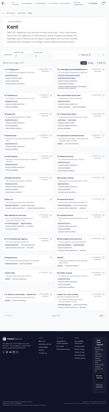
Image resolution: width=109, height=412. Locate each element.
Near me (102, 63)
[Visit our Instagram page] (17, 352)
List (84, 63)
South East (22, 13)
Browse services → (99, 378)
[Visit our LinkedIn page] (14, 352)
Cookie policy (80, 346)
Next (101, 316)
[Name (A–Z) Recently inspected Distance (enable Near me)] (91, 55)
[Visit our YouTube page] (10, 352)
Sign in (103, 3)
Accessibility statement (79, 342)
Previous (9, 316)
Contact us (43, 353)
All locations (10, 13)
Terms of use (80, 352)
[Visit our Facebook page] (7, 352)
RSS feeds (60, 346)
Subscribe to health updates (62, 342)
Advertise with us (45, 344)
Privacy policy (80, 349)
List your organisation (79, 3)
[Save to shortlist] (51, 69)
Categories (28, 3)
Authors (41, 350)
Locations (54, 3)
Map (91, 63)
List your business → (99, 387)
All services (16, 3)
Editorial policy (80, 355)
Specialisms (41, 3)
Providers (66, 3)
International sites (63, 349)
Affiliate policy (80, 358)
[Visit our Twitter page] (4, 352)
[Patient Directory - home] (5, 3)
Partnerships (43, 347)
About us (42, 341)
